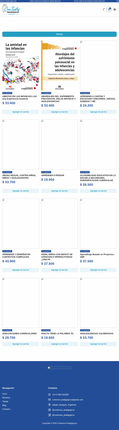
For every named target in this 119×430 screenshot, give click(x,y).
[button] (115, 9)
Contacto (6, 409)
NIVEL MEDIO (85, 172)
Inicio (4, 394)
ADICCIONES (46, 330)
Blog (4, 405)
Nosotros (6, 398)
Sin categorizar (7, 93)
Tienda (5, 401)
